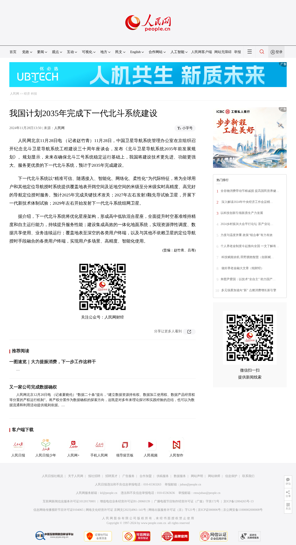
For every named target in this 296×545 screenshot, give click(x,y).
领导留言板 (124, 455)
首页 (13, 52)
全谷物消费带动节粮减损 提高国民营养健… (250, 190)
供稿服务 (163, 476)
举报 (237, 52)
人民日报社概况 (52, 476)
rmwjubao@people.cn (207, 493)
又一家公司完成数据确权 (33, 387)
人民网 (14, 93)
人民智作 (176, 455)
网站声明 (197, 476)
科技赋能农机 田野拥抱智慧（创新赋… (247, 257)
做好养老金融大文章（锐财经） (242, 268)
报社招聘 (94, 476)
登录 (279, 52)
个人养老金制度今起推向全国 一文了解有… (250, 246)
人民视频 (151, 455)
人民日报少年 (45, 455)
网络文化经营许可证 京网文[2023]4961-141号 (116, 509)
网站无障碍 (223, 52)
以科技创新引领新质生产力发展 (242, 213)
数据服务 (180, 476)
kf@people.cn (108, 493)
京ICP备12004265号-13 (238, 501)
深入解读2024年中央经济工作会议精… (247, 202)
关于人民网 (75, 476)
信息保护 (231, 476)
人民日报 (18, 455)
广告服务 (128, 476)
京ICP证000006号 (209, 509)
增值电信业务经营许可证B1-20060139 (125, 501)
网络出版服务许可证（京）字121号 (171, 509)
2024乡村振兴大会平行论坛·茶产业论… (247, 224)
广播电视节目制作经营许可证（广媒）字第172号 (186, 501)
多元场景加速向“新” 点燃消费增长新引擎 (248, 290)
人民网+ (73, 455)
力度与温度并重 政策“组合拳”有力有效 (247, 235)
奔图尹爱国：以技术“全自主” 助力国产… (248, 279)
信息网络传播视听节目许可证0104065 (58, 509)
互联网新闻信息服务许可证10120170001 (69, 501)
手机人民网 (99, 455)
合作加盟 (146, 476)
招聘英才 (111, 476)
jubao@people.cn (190, 484)
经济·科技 (30, 93)
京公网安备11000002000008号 (243, 509)
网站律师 (214, 476)
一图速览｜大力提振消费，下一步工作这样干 (52, 361)
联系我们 (248, 476)
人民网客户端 (201, 52)
